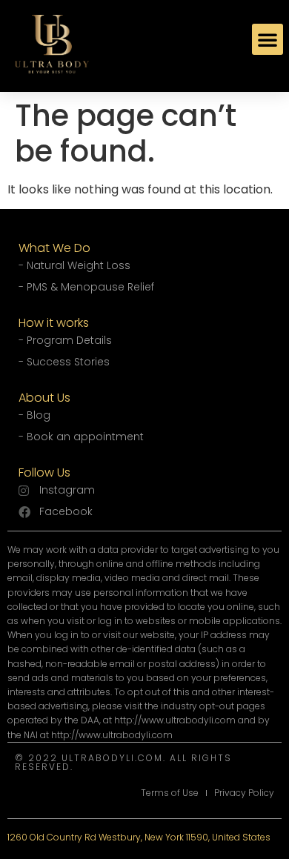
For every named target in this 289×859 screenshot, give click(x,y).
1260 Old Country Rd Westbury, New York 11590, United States (138, 837)
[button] (267, 39)
